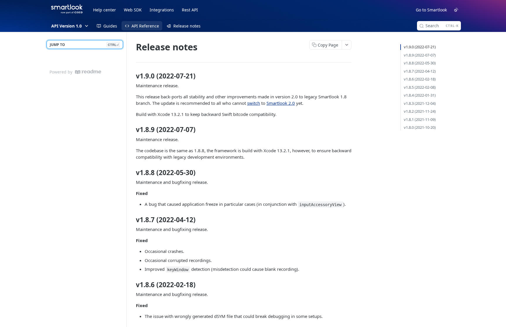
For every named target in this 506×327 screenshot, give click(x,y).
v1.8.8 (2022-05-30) (420, 63)
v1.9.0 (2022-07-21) (420, 46)
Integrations (162, 10)
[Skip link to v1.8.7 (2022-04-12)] (131, 219)
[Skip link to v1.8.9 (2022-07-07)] (131, 129)
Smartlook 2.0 (280, 103)
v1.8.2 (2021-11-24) (420, 111)
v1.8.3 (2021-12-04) (420, 103)
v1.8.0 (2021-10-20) (420, 127)
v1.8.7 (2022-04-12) (420, 71)
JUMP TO (84, 44)
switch (253, 103)
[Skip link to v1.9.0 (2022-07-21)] (131, 76)
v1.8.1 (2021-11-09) (420, 119)
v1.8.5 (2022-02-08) (420, 87)
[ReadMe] (88, 72)
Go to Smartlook (431, 10)
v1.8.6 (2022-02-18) (420, 79)
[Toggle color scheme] (456, 9)
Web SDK (133, 10)
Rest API (190, 10)
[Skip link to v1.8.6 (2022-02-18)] (131, 284)
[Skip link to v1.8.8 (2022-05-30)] (131, 172)
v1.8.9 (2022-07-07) (420, 55)
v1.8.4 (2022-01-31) (420, 95)
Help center (104, 10)
